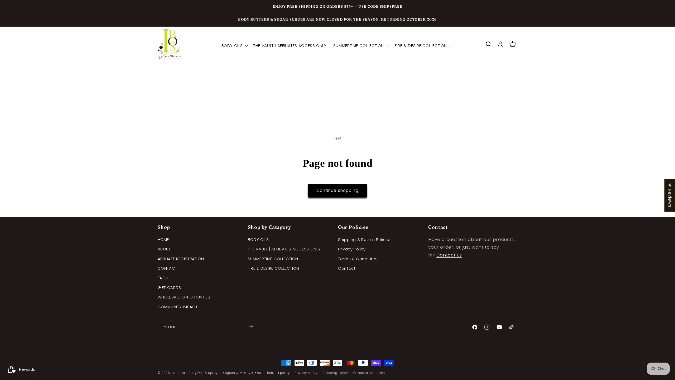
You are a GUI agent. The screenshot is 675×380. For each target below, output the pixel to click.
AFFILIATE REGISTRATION (181, 259)
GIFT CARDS (169, 287)
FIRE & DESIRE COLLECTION (273, 268)
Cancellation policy (369, 373)
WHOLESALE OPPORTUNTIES (184, 297)
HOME (163, 239)
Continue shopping (337, 190)
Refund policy (278, 373)
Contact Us (449, 255)
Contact (346, 268)
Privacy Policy (352, 249)
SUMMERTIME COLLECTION (273, 259)
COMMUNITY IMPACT (178, 307)
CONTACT (167, 268)
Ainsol (256, 373)
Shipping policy (335, 373)
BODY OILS (258, 239)
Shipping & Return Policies (365, 239)
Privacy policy (306, 373)
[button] (234, 45)
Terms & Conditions (358, 259)
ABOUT (164, 249)
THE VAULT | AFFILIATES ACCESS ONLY (284, 249)
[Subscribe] (251, 326)
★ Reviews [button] (670, 195)
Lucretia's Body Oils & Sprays (195, 373)
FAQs (163, 278)
